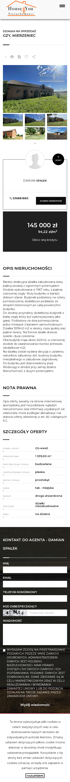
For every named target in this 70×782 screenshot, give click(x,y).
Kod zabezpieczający (20, 606)
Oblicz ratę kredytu (44, 240)
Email (7, 577)
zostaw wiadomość (51, 200)
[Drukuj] (12, 57)
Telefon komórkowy (20, 592)
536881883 (20, 198)
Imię (6, 563)
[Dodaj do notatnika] (26, 57)
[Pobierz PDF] (19, 57)
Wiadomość (12, 620)
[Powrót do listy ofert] (5, 57)
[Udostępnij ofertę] (34, 57)
